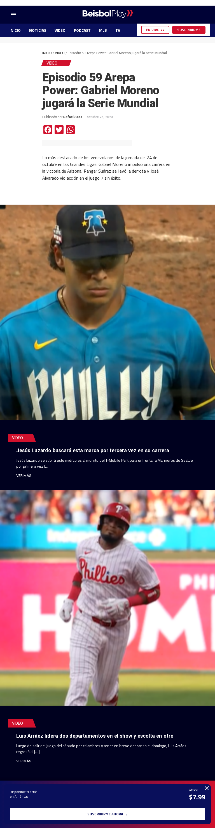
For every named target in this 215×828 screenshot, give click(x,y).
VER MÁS (23, 476)
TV (117, 30)
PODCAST (82, 30)
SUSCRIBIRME (188, 30)
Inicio (47, 53)
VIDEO (60, 30)
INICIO (15, 30)
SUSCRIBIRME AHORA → (107, 814)
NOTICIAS (37, 30)
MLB (103, 30)
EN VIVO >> (155, 30)
